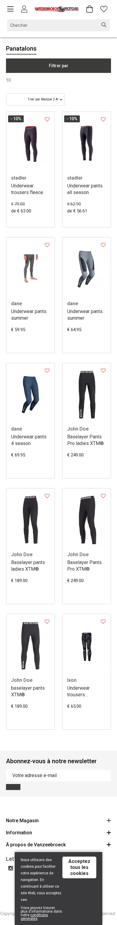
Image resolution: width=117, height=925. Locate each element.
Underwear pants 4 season (28, 440)
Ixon (71, 680)
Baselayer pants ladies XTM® (28, 566)
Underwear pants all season (85, 189)
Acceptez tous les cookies (79, 867)
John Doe (77, 429)
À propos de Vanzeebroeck (36, 845)
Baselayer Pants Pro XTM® (84, 566)
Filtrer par (58, 65)
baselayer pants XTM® (28, 691)
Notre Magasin (22, 820)
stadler (18, 178)
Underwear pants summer (28, 315)
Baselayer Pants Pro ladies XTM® (85, 440)
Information (19, 833)
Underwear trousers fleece (27, 189)
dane (16, 303)
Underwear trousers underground (80, 691)
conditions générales (34, 917)
